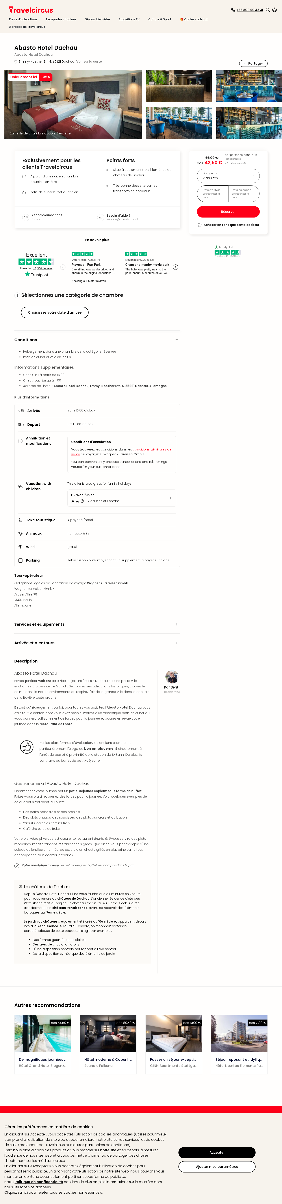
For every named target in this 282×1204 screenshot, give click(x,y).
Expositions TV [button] (129, 19)
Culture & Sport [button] (159, 19)
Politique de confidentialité (39, 1181)
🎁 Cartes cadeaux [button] (194, 19)
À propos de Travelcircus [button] (27, 27)
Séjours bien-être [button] (97, 19)
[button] (268, 10)
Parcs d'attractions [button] (23, 19)
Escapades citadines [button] (61, 19)
